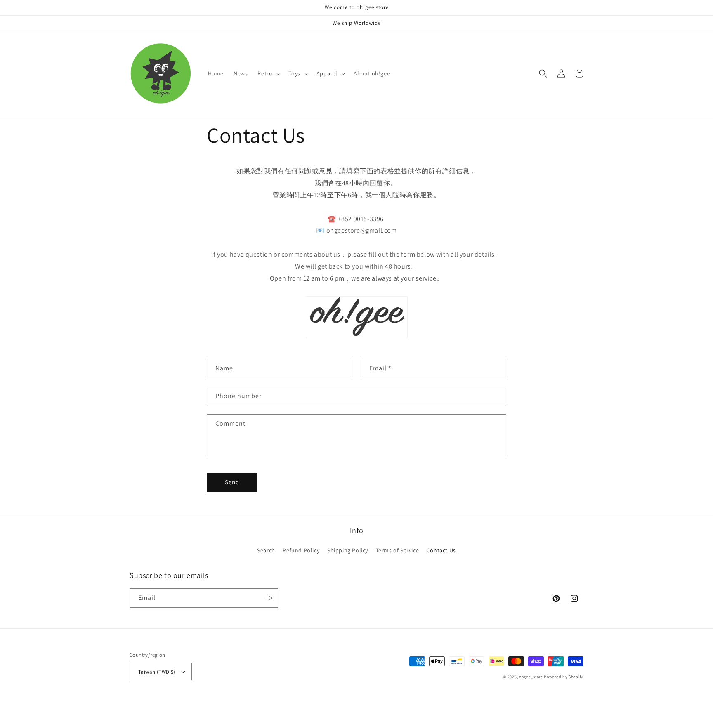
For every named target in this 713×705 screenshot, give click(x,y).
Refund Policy (301, 550)
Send (232, 482)
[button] (268, 73)
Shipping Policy (347, 550)
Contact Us (441, 550)
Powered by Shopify (563, 676)
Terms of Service (397, 550)
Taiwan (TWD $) (156, 671)
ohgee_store (531, 676)
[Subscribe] (269, 598)
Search (266, 550)
